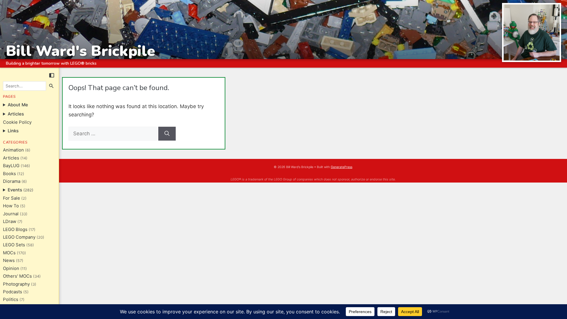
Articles (11, 158)
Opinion (11, 268)
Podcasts (12, 291)
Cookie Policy (17, 122)
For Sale (11, 198)
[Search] (52, 86)
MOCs (9, 252)
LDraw (9, 221)
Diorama (11, 181)
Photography (16, 284)
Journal (11, 214)
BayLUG (11, 165)
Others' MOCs (17, 276)
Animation (13, 150)
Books (9, 173)
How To (11, 206)
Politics (10, 299)
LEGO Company (19, 237)
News (9, 260)
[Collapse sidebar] (52, 75)
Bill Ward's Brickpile (80, 51)
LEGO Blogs (15, 229)
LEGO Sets (14, 245)
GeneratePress (341, 167)
